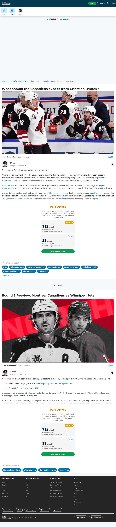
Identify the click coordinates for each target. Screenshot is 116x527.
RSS (75, 499)
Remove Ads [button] (64, 19)
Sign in (101, 3)
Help (75, 488)
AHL (27, 491)
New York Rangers (55, 491)
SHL (27, 488)
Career (76, 505)
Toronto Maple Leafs (56, 496)
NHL (27, 482)
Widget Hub (77, 482)
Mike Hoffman (18, 198)
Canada (4, 485)
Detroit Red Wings (55, 485)
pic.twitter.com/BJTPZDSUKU (60, 383)
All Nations (5, 496)
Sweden (4, 482)
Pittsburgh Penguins (56, 493)
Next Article (58, 285)
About (76, 485)
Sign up (92, 3)
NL (27, 496)
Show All (6, 276)
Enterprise (77, 502)
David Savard (62, 196)
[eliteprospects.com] (6, 3)
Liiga (27, 493)
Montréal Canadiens (18, 81)
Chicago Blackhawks (56, 482)
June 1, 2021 (34, 388)
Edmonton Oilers (55, 488)
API (75, 496)
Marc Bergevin (95, 193)
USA (3, 488)
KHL (27, 485)
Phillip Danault (8, 185)
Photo (76, 493)
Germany (5, 493)
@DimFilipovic (42, 383)
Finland (4, 491)
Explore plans (58, 251)
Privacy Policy (78, 491)
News (4, 81)
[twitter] (112, 164)
